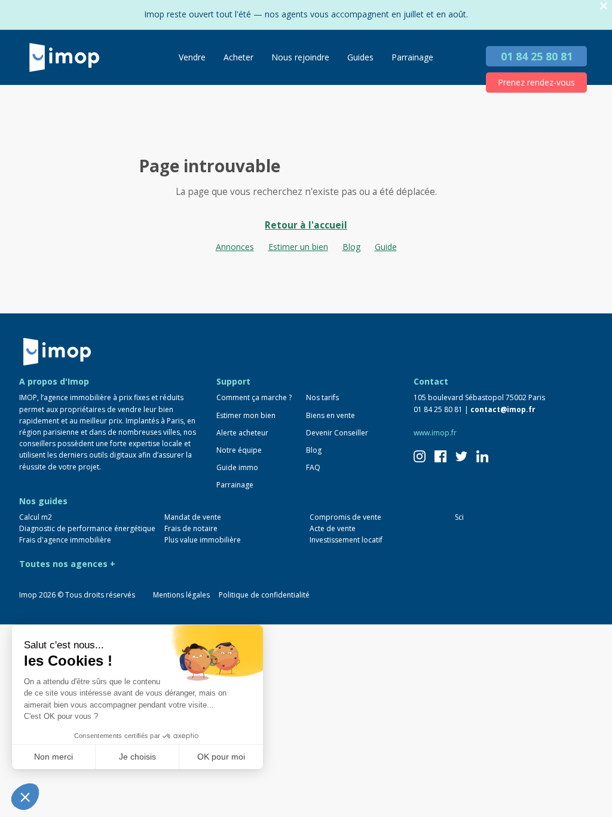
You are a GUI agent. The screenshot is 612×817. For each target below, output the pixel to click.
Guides (360, 57)
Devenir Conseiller (337, 433)
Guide (386, 246)
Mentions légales (181, 595)
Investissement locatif (346, 540)
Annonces (235, 246)
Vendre (192, 57)
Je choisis (137, 756)
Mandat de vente (192, 517)
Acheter (238, 57)
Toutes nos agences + (67, 563)
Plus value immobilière (202, 540)
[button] (25, 796)
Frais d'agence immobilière (65, 540)
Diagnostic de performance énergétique (87, 528)
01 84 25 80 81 (537, 56)
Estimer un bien (298, 246)
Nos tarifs (322, 397)
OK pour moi (221, 756)
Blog (351, 246)
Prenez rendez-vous (536, 82)
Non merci (53, 756)
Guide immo (237, 467)
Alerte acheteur (242, 433)
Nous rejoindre (300, 57)
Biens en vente (330, 415)
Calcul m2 (35, 517)
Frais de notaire (191, 528)
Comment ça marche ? (254, 397)
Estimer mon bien (246, 415)
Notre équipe (239, 450)
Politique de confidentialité (264, 595)
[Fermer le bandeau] (603, 6)
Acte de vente (333, 528)
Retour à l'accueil (306, 225)
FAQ (313, 467)
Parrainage (412, 57)
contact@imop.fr (503, 409)
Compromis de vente (345, 517)
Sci (459, 517)
